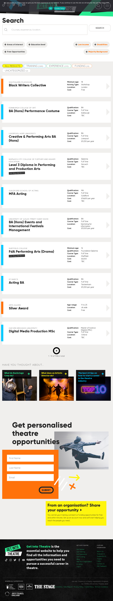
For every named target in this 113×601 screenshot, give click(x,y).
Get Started (80, 549)
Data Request (68, 587)
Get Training (81, 552)
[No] (110, 6)
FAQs (99, 561)
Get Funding (81, 557)
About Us (100, 551)
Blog (78, 559)
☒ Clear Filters (10, 39)
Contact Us (100, 564)
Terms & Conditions (101, 587)
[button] (12, 66)
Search (100, 28)
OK (51, 8)
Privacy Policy (78, 587)
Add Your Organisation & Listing (84, 563)
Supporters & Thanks (101, 557)
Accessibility (58, 587)
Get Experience (82, 554)
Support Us (101, 554)
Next (57, 350)
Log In (79, 566)
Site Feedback (101, 566)
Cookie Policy (89, 587)
